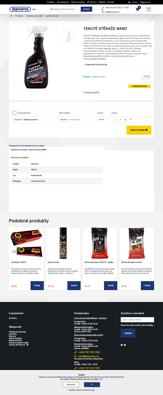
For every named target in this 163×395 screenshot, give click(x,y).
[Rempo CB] (24, 8)
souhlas (69, 377)
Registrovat (145, 2)
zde (93, 390)
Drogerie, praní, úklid (34, 16)
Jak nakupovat (63, 2)
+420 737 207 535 (89, 368)
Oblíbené (102, 2)
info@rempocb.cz (88, 356)
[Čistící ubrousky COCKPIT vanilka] (100, 243)
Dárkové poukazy (78, 2)
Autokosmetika (52, 16)
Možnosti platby (15, 338)
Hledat (86, 9)
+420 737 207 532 (89, 352)
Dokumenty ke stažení (35, 146)
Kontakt (110, 2)
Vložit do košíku (137, 130)
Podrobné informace (17, 146)
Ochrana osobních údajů (18, 343)
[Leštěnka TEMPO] (26, 243)
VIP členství (92, 2)
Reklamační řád (15, 340)
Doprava (12, 336)
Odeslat (128, 333)
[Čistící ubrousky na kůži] (136, 243)
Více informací (99, 59)
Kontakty (13, 318)
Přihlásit (135, 2)
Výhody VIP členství (17, 345)
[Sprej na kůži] (63, 243)
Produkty (51, 2)
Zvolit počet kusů (139, 86)
